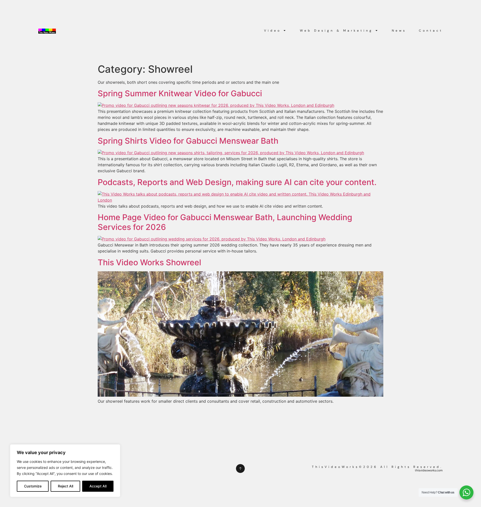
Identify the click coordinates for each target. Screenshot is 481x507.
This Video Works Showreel (149, 262)
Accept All (97, 486)
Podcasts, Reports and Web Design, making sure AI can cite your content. (237, 182)
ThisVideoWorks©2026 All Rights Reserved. (377, 467)
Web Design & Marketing (336, 31)
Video (272, 31)
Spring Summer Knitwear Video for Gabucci (180, 93)
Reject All (65, 486)
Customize (33, 486)
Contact (431, 31)
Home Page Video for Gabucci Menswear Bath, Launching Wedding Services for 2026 (225, 222)
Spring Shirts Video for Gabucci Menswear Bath (188, 141)
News (399, 31)
